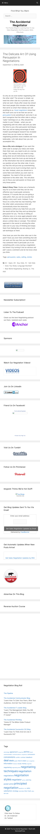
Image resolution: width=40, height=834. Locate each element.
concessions (9, 757)
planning (28, 780)
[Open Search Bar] (37, 3)
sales (18, 257)
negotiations (9, 776)
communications (16, 754)
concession (31, 754)
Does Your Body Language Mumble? (18, 266)
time (25, 791)
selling (23, 257)
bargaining (20, 752)
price (11, 784)
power (6, 784)
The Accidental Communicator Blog (17, 698)
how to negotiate (30, 761)
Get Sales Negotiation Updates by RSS (20, 558)
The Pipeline (8, 693)
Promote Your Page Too (20, 435)
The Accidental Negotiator (20, 23)
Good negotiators (20, 110)
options (24, 780)
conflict (18, 757)
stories (29, 257)
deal (6, 760)
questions (21, 788)
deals (11, 760)
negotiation (24, 771)
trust (29, 791)
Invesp (22, 495)
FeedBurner (25, 532)
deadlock (29, 757)
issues (20, 763)
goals (15, 761)
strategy (16, 791)
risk (25, 788)
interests (15, 763)
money (24, 763)
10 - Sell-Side (30, 263)
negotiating (8, 767)
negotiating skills (16, 767)
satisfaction (8, 791)
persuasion (11, 257)
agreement (14, 752)
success (21, 791)
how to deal (22, 761)
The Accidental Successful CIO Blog (17, 729)
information (8, 763)
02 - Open (9, 263)
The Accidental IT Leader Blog (15, 708)
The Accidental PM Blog (13, 720)
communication (8, 754)
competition (24, 754)
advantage (6, 752)
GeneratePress (20, 831)
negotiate (29, 763)
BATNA (26, 752)
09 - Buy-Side (18, 263)
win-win (6, 793)
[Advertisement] (9, 645)
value (32, 791)
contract (23, 757)
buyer (31, 752)
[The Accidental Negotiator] (20, 413)
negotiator (17, 779)
